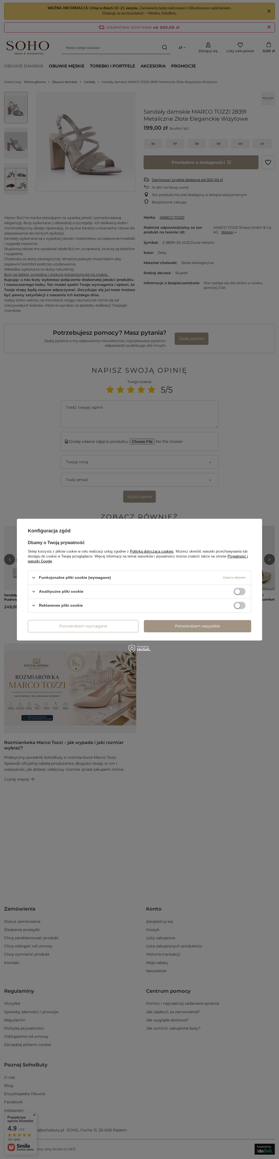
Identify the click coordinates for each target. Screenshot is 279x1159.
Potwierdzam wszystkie (197, 626)
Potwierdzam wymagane (83, 626)
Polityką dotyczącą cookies (152, 551)
